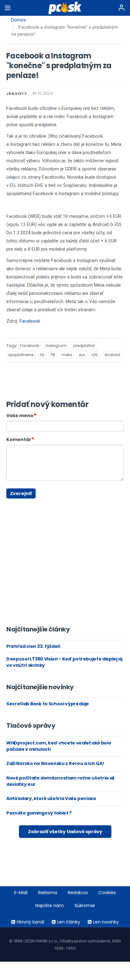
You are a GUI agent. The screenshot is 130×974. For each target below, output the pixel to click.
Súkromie (84, 905)
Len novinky (106, 922)
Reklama (47, 892)
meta (67, 354)
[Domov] (65, 8)
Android (112, 354)
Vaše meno (19, 415)
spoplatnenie (20, 354)
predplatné (83, 345)
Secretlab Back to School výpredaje (47, 704)
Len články (68, 922)
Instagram (56, 345)
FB (53, 354)
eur (82, 354)
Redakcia (78, 892)
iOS (95, 354)
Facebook (30, 321)
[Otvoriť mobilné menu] (7, 8)
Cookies (107, 892)
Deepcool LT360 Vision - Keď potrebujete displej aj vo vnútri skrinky (64, 662)
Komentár (18, 439)
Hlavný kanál (30, 922)
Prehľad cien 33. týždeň (33, 646)
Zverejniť (21, 493)
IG (42, 354)
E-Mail (20, 892)
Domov (18, 20)
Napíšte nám (49, 905)
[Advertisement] (11, 501)
